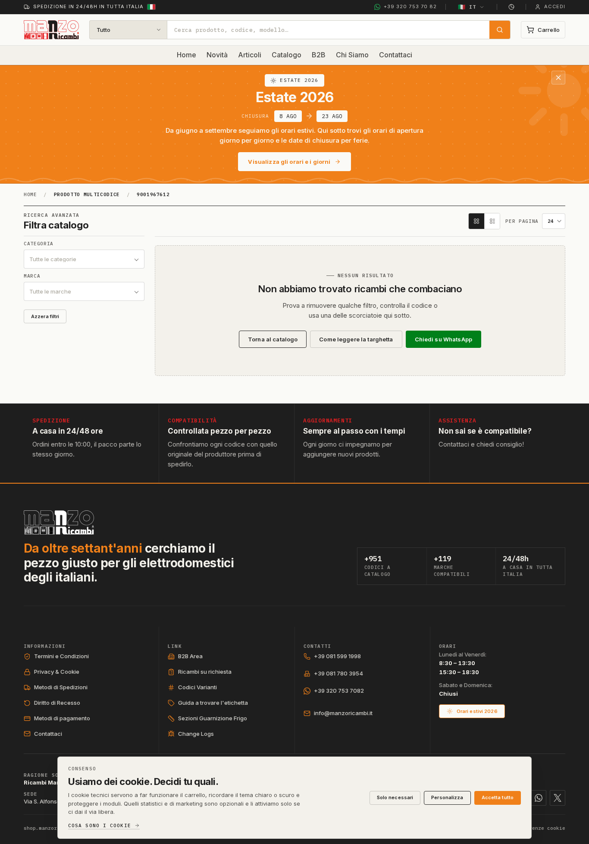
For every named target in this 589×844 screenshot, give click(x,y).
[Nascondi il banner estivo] (558, 77)
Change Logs (196, 733)
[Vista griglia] (476, 221)
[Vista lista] (492, 221)
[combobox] (328, 30)
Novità (217, 54)
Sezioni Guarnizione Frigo (212, 718)
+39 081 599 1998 (337, 656)
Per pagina (522, 221)
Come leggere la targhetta (356, 339)
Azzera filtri (45, 316)
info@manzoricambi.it (343, 713)
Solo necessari (395, 797)
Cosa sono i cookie (99, 825)
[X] (557, 798)
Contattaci (395, 54)
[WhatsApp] (538, 798)
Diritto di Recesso (57, 702)
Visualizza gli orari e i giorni (289, 161)
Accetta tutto (498, 797)
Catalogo (286, 54)
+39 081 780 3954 (338, 673)
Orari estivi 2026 (477, 711)
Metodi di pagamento (62, 718)
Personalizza (447, 797)
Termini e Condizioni (61, 656)
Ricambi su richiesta (205, 671)
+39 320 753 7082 (339, 690)
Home (186, 54)
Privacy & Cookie (56, 671)
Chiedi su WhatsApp (443, 339)
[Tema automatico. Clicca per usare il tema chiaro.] (511, 7)
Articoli (249, 54)
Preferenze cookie (539, 828)
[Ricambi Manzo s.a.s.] (59, 522)
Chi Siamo (352, 54)
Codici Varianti (197, 687)
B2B (319, 54)
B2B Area (190, 656)
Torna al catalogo (273, 339)
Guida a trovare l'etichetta (213, 702)
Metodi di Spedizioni (61, 687)
